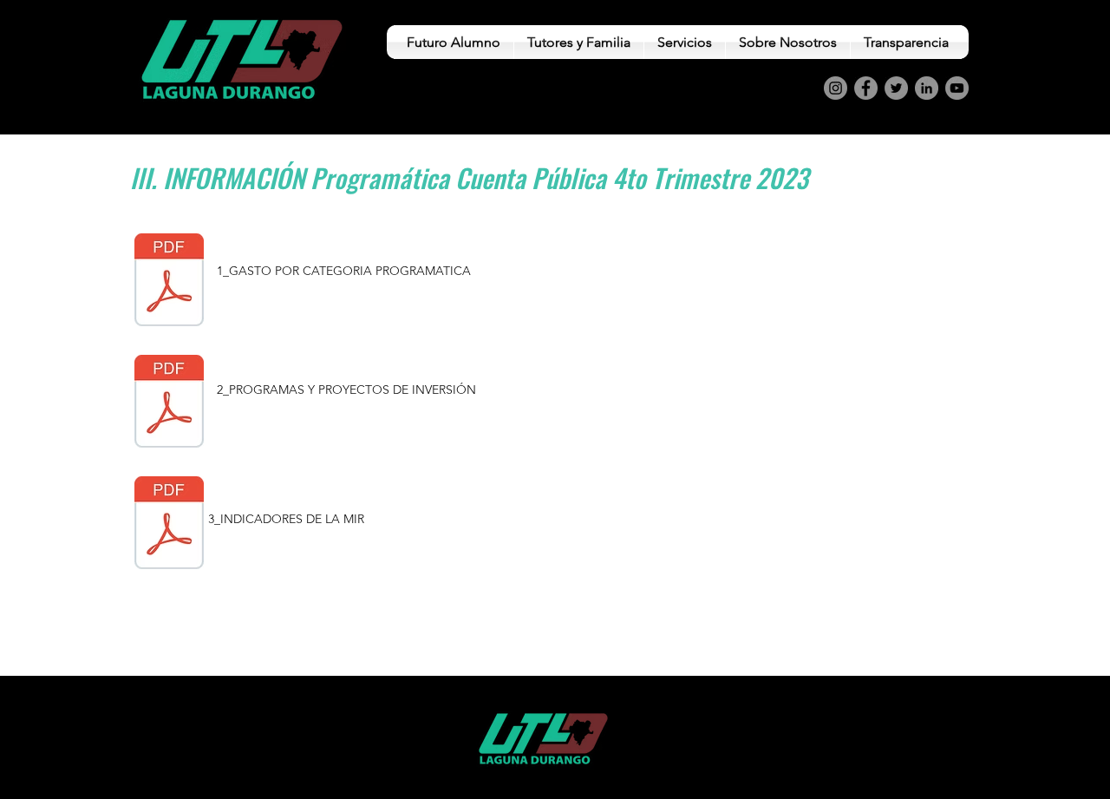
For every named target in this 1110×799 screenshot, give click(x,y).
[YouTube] (957, 88)
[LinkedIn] (926, 88)
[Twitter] (896, 88)
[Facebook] (866, 88)
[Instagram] (835, 88)
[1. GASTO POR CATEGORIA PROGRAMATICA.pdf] (169, 282)
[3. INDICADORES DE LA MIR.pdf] (169, 525)
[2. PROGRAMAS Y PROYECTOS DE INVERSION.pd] (169, 403)
